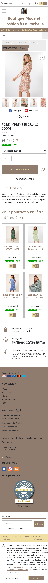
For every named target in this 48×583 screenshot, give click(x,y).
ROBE (33, 43)
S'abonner (39, 524)
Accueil (7, 43)
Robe (4, 132)
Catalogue (7, 392)
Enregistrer (34, 110)
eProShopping (7, 539)
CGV (4, 403)
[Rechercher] (45, 35)
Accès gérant (40, 539)
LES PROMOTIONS (20, 43)
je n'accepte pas (12, 578)
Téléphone (7, 457)
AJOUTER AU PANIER (19, 169)
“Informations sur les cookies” (22, 567)
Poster (26, 116)
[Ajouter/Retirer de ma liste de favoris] (42, 169)
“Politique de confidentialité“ (17, 570)
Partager (17, 110)
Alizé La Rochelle (9, 399)
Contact (23, 3)
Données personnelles (10, 430)
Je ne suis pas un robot (14, 528)
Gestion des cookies (9, 427)
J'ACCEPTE (36, 578)
